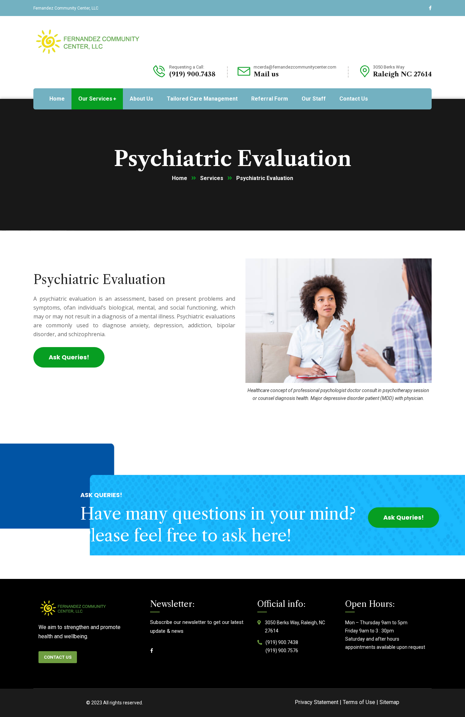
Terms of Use (359, 702)
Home (179, 178)
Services (211, 178)
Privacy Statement (316, 702)
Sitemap (389, 702)
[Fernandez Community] (89, 41)
